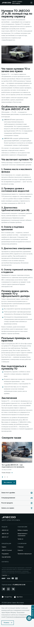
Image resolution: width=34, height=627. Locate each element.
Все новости (8, 482)
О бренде (20, 547)
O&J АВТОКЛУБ (6, 557)
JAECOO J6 (5, 530)
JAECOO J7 (5, 537)
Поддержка (5, 553)
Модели (4, 527)
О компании (22, 543)
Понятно (6, 622)
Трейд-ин (20, 539)
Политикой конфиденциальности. (17, 617)
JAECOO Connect (7, 550)
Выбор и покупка (23, 530)
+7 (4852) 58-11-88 (18, 584)
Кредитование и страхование (22, 534)
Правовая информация (25, 553)
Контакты (5, 561)
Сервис (4, 547)
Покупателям (22, 527)
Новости (20, 550)
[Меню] (31, 2)
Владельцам (6, 543)
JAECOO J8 (5, 533)
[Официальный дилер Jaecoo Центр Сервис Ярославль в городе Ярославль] (6, 2)
